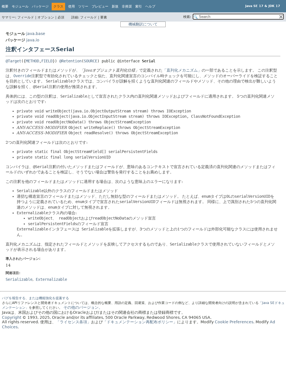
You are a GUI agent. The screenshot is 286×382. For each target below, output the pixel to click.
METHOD (32, 61)
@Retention (70, 61)
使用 (71, 6)
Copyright (11, 317)
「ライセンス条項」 (73, 322)
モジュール (20, 6)
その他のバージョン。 (83, 307)
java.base (35, 33)
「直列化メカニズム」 (182, 70)
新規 (115, 6)
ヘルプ (150, 6)
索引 (138, 6)
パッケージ (40, 6)
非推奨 (127, 6)
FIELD (47, 61)
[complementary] (234, 322)
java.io (32, 40)
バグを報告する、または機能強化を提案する (35, 298)
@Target (13, 61)
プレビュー (100, 6)
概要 (5, 6)
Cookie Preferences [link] (234, 322)
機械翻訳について (143, 24)
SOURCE (90, 61)
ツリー (83, 6)
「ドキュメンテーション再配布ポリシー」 (140, 322)
